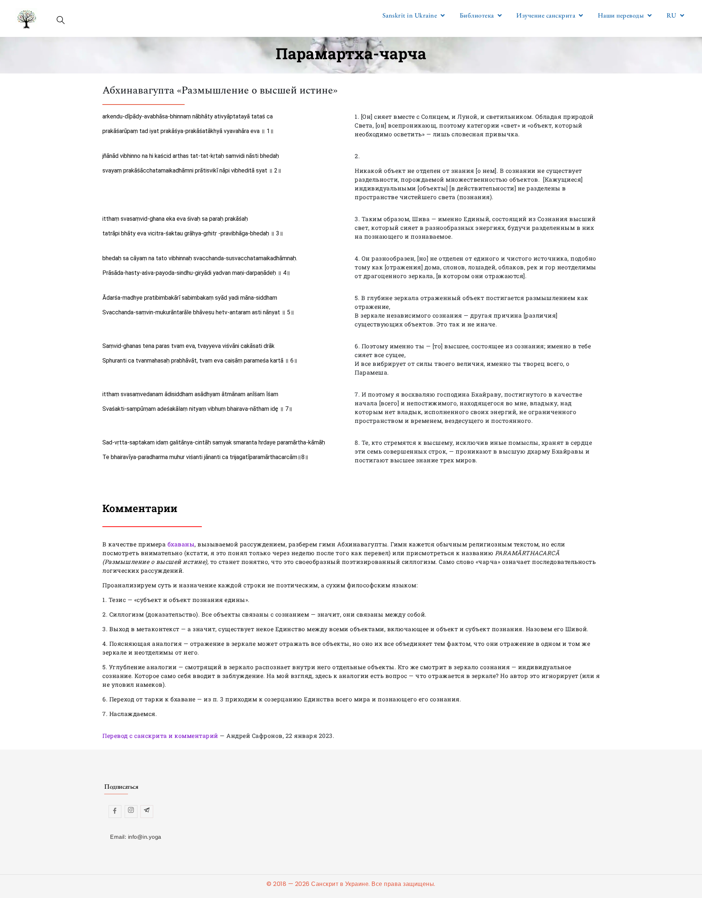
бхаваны (181, 544)
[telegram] (146, 811)
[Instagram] (131, 811)
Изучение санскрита (545, 15)
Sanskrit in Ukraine (409, 15)
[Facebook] (115, 811)
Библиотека (477, 15)
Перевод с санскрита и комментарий (160, 735)
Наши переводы (621, 15)
